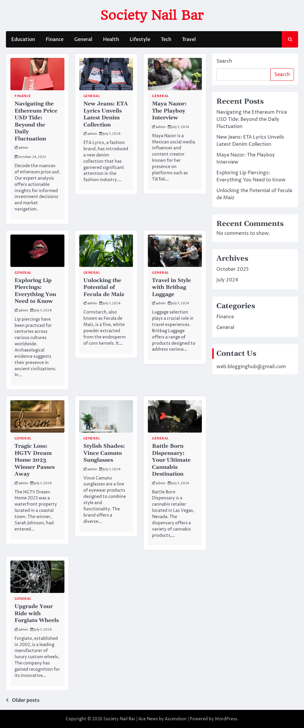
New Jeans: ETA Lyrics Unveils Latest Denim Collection (105, 114)
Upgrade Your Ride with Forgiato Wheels (37, 613)
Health (111, 39)
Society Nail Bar (152, 15)
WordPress (226, 719)
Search (224, 61)
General (83, 39)
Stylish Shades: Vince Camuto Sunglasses (104, 453)
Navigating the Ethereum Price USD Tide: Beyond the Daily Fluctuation (36, 121)
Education (23, 39)
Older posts (25, 700)
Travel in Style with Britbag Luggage (171, 287)
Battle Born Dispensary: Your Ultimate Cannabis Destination (171, 460)
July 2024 (227, 280)
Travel (189, 39)
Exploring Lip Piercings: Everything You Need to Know (35, 291)
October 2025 (232, 269)
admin (23, 147)
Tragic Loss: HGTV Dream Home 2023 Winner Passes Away (35, 460)
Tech (166, 39)
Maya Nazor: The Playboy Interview (169, 110)
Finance (55, 39)
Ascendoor (176, 719)
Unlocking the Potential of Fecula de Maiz (103, 287)
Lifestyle (140, 39)
